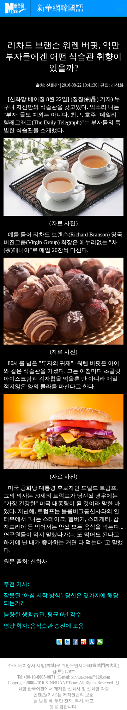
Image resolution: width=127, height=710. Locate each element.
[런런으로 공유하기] (92, 642)
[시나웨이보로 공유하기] (84, 642)
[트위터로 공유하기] (68, 642)
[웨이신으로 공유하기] (100, 642)
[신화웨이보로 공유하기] (59, 642)
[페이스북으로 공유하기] (76, 642)
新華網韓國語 (60, 8)
